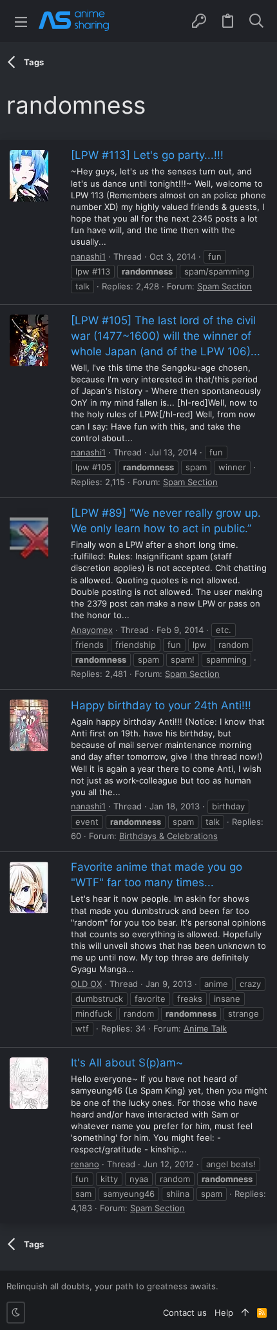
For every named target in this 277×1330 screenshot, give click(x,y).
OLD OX (86, 984)
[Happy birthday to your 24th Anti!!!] (29, 725)
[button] (20, 21)
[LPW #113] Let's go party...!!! (147, 155)
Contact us (185, 1312)
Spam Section (224, 286)
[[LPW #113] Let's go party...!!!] (29, 176)
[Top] (245, 1312)
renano (85, 1164)
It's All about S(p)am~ (127, 1062)
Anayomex (92, 630)
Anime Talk (205, 1028)
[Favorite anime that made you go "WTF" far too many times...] (29, 887)
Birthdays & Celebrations (168, 836)
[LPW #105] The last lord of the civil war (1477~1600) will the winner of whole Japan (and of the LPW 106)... (165, 336)
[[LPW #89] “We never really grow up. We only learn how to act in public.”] (29, 533)
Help (224, 1312)
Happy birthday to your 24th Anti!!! (161, 705)
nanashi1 (88, 256)
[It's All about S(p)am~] (29, 1083)
